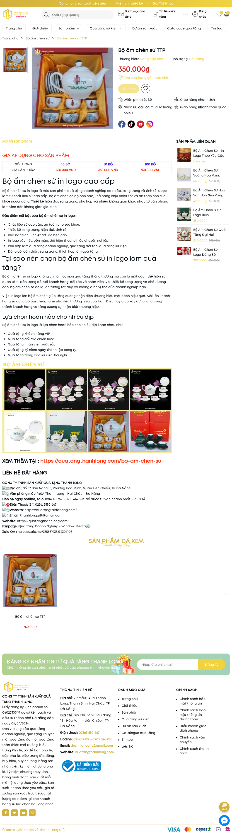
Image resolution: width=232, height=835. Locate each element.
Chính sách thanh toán (194, 750)
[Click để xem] (73, 88)
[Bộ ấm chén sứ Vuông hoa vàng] (184, 174)
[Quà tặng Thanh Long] (19, 14)
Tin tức (216, 28)
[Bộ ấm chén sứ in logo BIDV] (184, 214)
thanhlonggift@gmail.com (92, 745)
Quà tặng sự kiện (104, 28)
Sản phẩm (67, 28)
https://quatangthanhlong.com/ (42, 521)
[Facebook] (5, 812)
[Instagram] (32, 812)
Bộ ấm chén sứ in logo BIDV (207, 212)
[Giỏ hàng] (227, 14)
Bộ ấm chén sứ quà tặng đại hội (209, 232)
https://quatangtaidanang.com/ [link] (50, 510)
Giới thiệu (40, 28)
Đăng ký (211, 664)
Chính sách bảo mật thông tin (192, 701)
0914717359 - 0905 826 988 (92, 739)
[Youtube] (23, 812)
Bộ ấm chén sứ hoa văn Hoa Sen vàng (209, 193)
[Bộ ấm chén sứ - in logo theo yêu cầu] (184, 155)
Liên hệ (127, 746)
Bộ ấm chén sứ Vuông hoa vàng (206, 173)
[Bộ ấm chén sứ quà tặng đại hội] (184, 234)
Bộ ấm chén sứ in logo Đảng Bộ (207, 252)
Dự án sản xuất (144, 28)
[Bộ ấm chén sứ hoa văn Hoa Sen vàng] (184, 194)
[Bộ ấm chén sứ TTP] (30, 580)
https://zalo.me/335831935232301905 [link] (45, 531)
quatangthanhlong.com (94, 752)
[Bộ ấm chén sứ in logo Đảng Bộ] (184, 251)
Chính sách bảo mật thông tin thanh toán (192, 715)
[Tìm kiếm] (46, 14)
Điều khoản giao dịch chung (193, 728)
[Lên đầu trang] (225, 794)
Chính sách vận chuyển (192, 739)
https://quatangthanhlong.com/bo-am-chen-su (100, 460)
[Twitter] (14, 812)
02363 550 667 (89, 732)
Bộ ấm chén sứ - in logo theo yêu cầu (208, 153)
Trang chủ (14, 28)
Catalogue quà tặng (184, 28)
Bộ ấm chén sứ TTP (30, 616)
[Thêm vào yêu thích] (145, 88)
